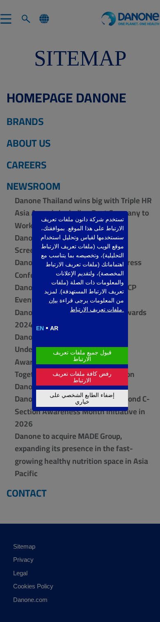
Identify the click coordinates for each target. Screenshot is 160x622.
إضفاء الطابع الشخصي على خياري (82, 398)
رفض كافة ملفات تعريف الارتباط (82, 377)
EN (40, 328)
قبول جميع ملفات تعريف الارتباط (82, 355)
